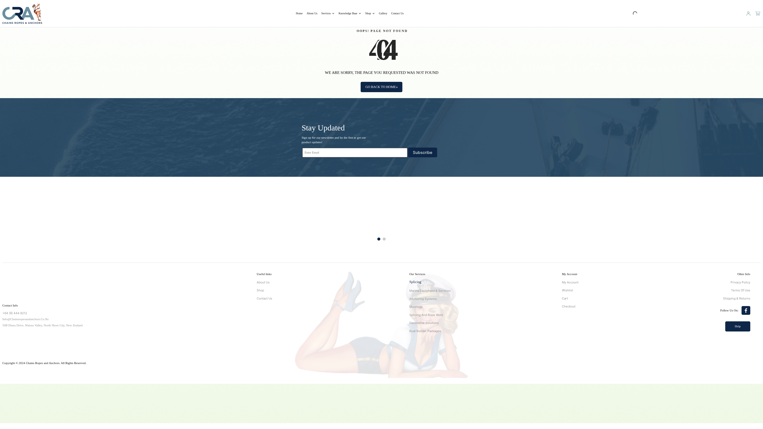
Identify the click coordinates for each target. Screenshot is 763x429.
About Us (312, 13)
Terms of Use (740, 290)
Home (299, 13)
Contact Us (397, 13)
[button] (379, 239)
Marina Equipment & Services (430, 291)
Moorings (416, 307)
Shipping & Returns (736, 298)
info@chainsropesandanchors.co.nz (25, 319)
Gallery (383, 13)
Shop (368, 13)
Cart (565, 298)
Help (738, 326)
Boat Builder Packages (425, 331)
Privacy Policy (740, 282)
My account (570, 282)
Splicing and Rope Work (426, 315)
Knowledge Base (348, 13)
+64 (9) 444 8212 (14, 313)
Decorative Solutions (424, 323)
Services (326, 13)
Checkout (568, 306)
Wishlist (567, 290)
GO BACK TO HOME (381, 87)
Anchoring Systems (423, 299)
